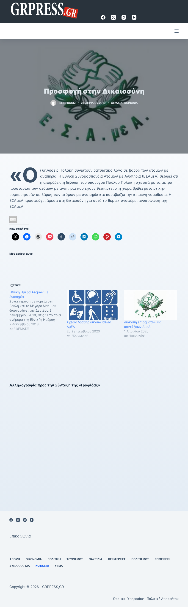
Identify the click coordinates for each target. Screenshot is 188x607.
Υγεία (59, 565)
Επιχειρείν (162, 559)
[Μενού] (176, 31)
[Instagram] (124, 17)
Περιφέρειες (117, 559)
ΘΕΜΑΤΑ (117, 103)
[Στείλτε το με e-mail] (13, 219)
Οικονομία (34, 559)
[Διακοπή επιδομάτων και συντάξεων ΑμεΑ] (150, 305)
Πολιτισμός (140, 559)
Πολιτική (54, 559)
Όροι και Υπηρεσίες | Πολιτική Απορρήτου (146, 599)
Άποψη (14, 559)
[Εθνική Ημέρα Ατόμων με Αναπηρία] (38, 310)
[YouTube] (134, 17)
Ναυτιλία (95, 559)
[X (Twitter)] (113, 17)
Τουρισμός (74, 559)
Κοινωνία (131, 103)
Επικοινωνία (20, 536)
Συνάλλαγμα (19, 565)
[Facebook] (103, 17)
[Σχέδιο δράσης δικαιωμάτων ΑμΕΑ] (93, 305)
